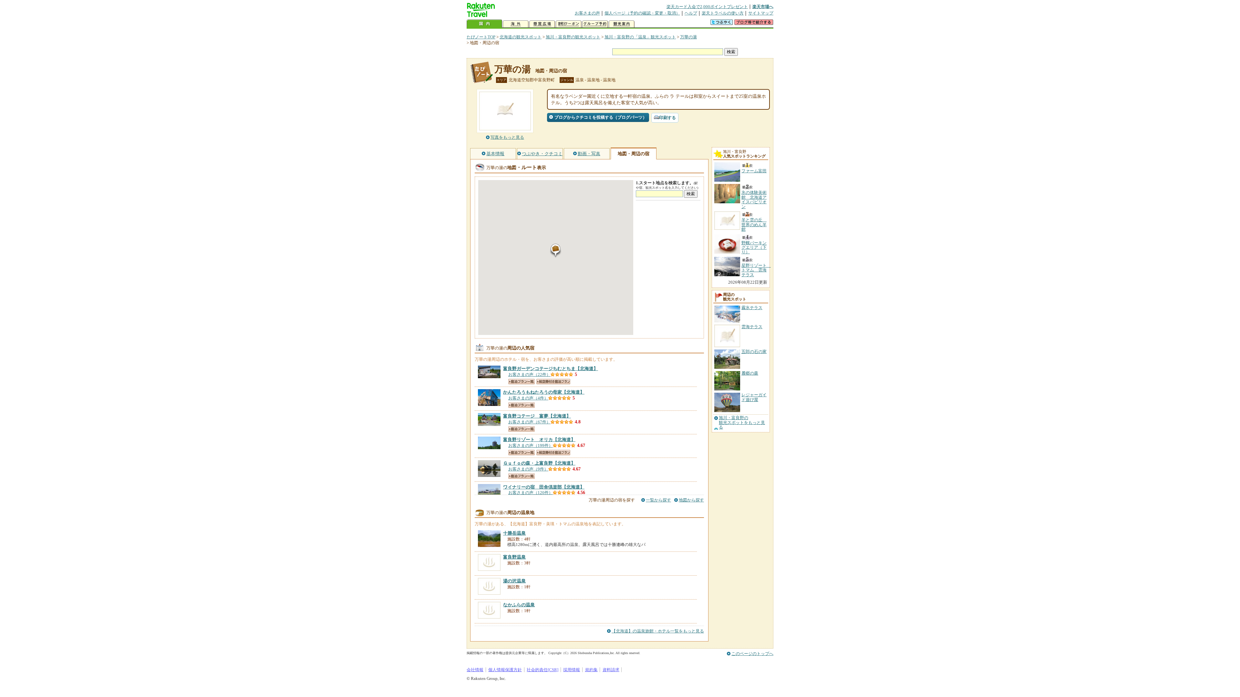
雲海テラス (751, 326)
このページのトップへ (752, 653)
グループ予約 (595, 24)
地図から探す (691, 500)
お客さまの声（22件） (529, 374)
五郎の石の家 (754, 351)
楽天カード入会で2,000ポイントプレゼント (707, 6)
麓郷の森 (749, 373)
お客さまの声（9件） (528, 469)
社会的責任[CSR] (542, 669)
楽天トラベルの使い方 (723, 13)
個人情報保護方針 (505, 669)
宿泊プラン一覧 (521, 381)
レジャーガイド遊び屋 (754, 397)
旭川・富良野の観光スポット (573, 37)
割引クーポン (569, 24)
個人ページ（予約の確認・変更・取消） (642, 13)
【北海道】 (550, 368)
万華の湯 (688, 37)
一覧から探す (658, 500)
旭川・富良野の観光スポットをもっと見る (742, 422)
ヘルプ (691, 13)
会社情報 (475, 669)
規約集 (591, 669)
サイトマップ (760, 13)
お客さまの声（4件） (528, 398)
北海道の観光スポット (521, 37)
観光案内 (622, 24)
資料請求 (611, 669)
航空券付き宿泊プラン (553, 381)
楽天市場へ (762, 6)
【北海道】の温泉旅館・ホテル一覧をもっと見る (658, 631)
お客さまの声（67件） (529, 421)
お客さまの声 (587, 13)
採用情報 (571, 669)
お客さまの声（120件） (530, 492)
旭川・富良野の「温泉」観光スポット (640, 37)
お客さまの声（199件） (530, 445)
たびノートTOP (481, 37)
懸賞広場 (542, 24)
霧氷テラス (751, 307)
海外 (516, 24)
